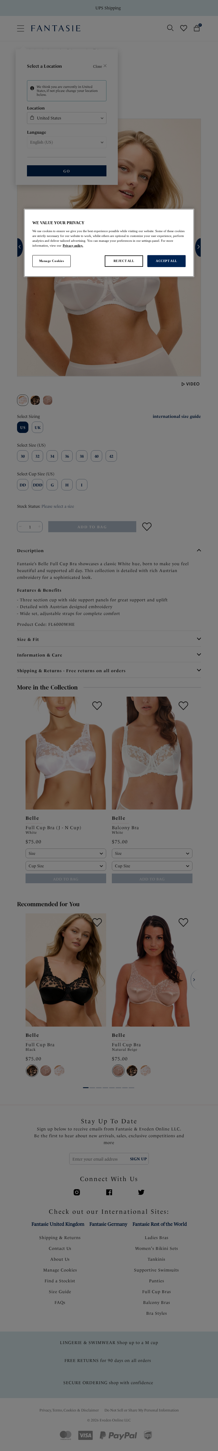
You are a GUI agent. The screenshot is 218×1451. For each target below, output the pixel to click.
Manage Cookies (51, 261)
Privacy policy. (73, 245)
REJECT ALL (124, 261)
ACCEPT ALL (166, 261)
